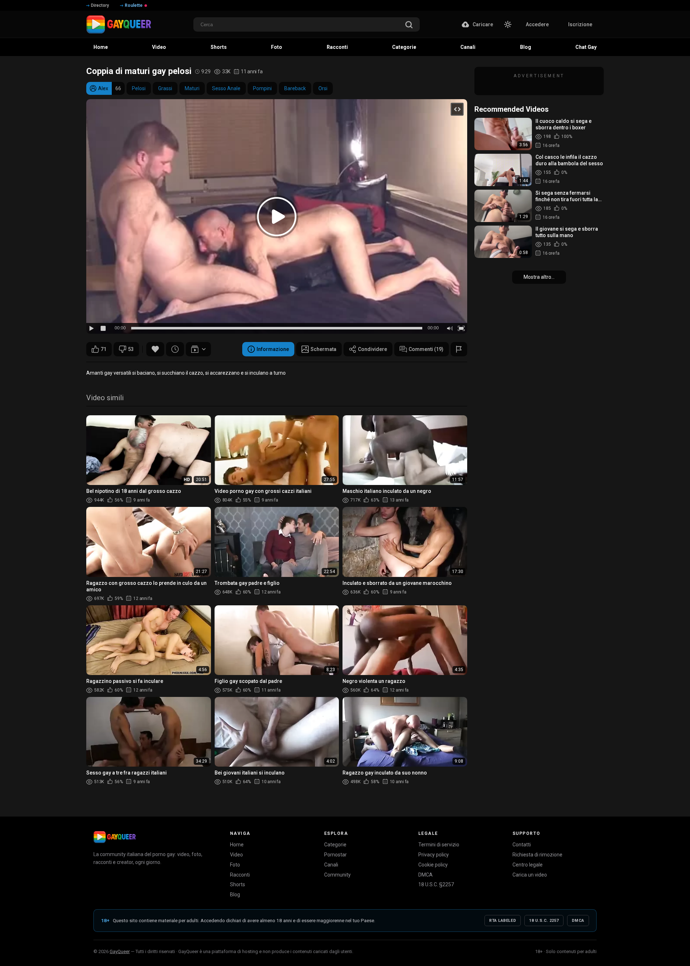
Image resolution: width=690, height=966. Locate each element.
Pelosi (139, 88)
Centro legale (527, 865)
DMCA (425, 875)
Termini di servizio (438, 844)
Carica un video (529, 875)
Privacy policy (433, 855)
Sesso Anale (226, 88)
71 (103, 349)
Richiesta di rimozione (537, 855)
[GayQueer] (114, 837)
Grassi (165, 88)
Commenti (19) (426, 349)
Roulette (134, 5)
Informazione (273, 349)
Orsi (322, 88)
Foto (235, 865)
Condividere (372, 349)
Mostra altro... (539, 277)
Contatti (521, 844)
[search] (409, 25)
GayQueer (120, 951)
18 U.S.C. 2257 (544, 920)
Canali (331, 865)
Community (337, 875)
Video (236, 855)
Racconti (240, 875)
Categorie (335, 844)
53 (131, 349)
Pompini (262, 88)
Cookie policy (433, 865)
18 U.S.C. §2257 (436, 884)
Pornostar (335, 855)
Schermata (323, 349)
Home (237, 844)
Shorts (237, 884)
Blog (235, 894)
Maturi (192, 88)
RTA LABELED (502, 920)
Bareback (295, 88)
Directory (100, 5)
